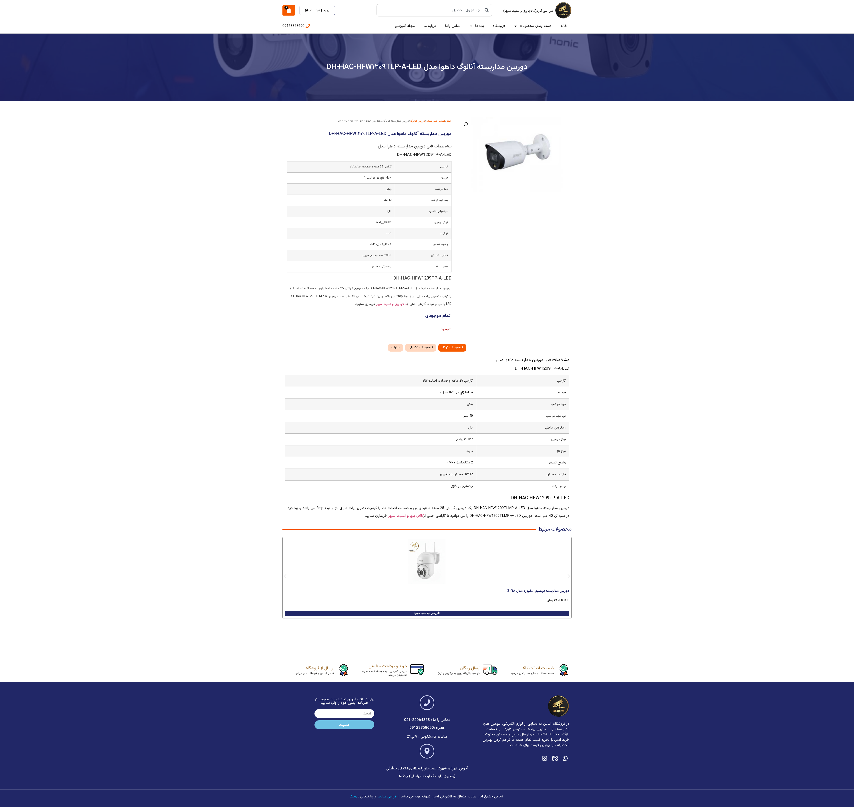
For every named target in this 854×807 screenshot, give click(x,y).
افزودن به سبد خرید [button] (427, 613)
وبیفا (353, 796)
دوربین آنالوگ (417, 121)
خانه (563, 26)
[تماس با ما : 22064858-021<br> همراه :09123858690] (427, 702)
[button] (466, 124)
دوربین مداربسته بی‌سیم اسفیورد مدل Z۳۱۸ (538, 591)
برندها (479, 26)
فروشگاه (499, 26)
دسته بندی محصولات (536, 26)
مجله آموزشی (405, 26)
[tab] (452, 348)
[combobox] (434, 10)
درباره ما (430, 26)
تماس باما (452, 26)
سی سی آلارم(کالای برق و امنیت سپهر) (528, 11)
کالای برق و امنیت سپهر (392, 304)
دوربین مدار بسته (435, 121)
